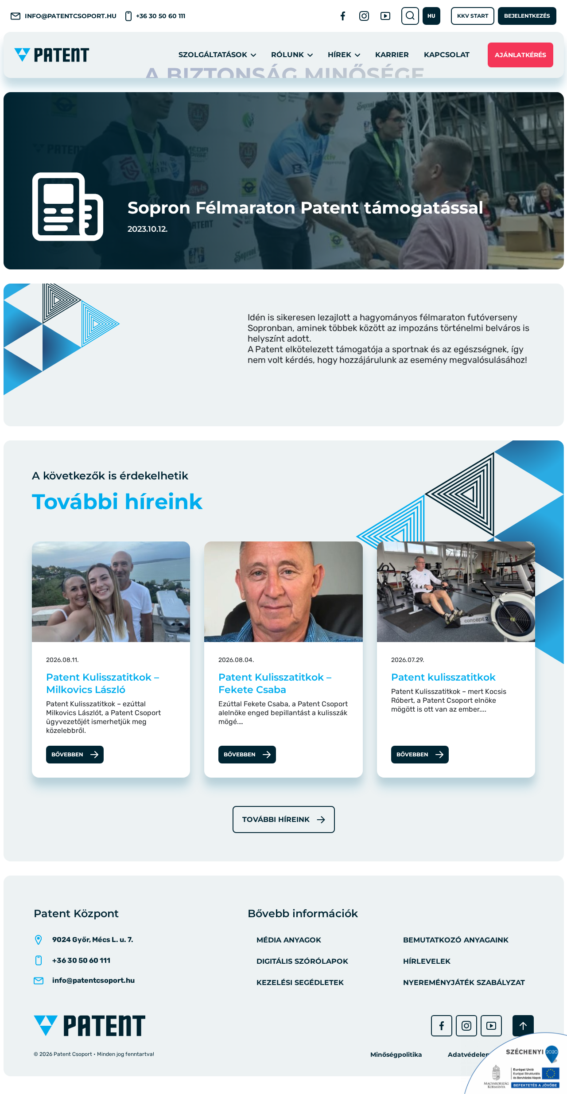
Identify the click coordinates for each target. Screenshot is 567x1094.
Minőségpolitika (396, 1055)
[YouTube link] (385, 16)
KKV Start (472, 15)
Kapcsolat (447, 55)
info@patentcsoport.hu (71, 15)
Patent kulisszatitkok (443, 677)
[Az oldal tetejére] (523, 1025)
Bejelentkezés (527, 15)
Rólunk (287, 55)
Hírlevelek (426, 961)
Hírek (339, 55)
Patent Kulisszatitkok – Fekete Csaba (274, 683)
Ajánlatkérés (520, 55)
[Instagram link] (364, 16)
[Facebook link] (343, 16)
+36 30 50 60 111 (160, 15)
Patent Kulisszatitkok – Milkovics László (102, 683)
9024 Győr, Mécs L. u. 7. (92, 939)
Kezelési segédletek (300, 982)
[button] (431, 16)
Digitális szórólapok (302, 961)
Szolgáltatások (213, 55)
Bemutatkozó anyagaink (456, 940)
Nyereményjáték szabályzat (464, 982)
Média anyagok (288, 940)
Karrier (392, 55)
